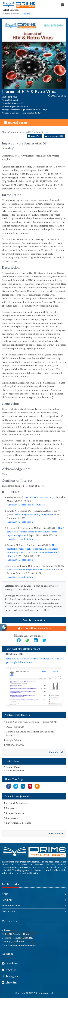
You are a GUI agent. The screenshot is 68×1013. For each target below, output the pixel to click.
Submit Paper (13, 767)
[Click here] (34, 686)
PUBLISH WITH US (11, 905)
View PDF (35, 136)
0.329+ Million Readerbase (35, 628)
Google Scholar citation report (22, 649)
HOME (5, 894)
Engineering (12, 818)
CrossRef (12, 504)
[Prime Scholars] (18, 5)
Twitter (11, 970)
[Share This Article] (18, 640)
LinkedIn (11, 983)
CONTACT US (8, 911)
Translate (25, 13)
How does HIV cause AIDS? (38, 497)
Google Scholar (26, 504)
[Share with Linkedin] (22, 786)
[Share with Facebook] (9, 786)
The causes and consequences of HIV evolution (31, 569)
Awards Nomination (34, 620)
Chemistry (11, 808)
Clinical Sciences (15, 813)
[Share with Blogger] (37, 786)
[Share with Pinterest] (30, 786)
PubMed (40, 504)
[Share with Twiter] (15, 786)
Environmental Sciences (18, 823)
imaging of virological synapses (33, 514)
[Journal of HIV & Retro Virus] (34, 54)
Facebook (12, 964)
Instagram (12, 976)
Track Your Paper (15, 770)
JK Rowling (7, 148)
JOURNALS (7, 900)
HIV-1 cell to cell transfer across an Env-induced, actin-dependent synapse (35, 531)
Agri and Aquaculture (17, 803)
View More (55, 752)
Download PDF (55, 136)
